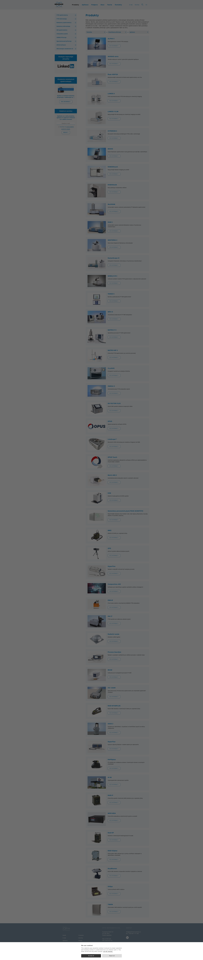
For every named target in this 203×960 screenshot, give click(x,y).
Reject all (112, 955)
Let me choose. (108, 951)
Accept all (91, 955)
